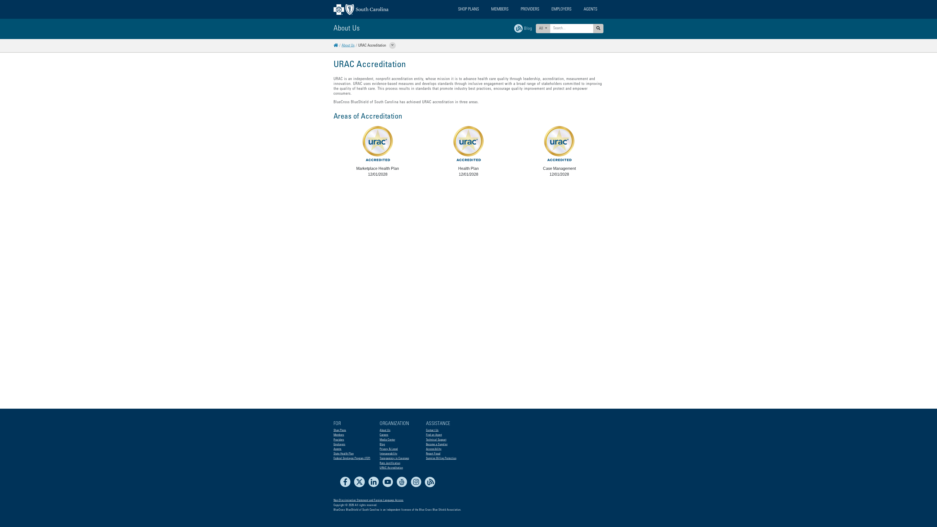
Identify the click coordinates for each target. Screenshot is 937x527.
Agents (338, 449)
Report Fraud (433, 453)
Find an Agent (434, 435)
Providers (339, 439)
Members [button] (500, 9)
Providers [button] (530, 9)
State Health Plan (344, 453)
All (541, 28)
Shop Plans (340, 430)
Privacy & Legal (389, 449)
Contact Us (432, 430)
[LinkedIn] (375, 486)
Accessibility (434, 449)
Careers (384, 435)
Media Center (387, 439)
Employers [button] (561, 9)
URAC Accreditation (391, 467)
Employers (340, 444)
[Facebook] (346, 486)
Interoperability (388, 453)
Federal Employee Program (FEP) (352, 458)
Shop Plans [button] (468, 9)
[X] (360, 486)
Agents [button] (590, 9)
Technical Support (436, 439)
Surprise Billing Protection (441, 458)
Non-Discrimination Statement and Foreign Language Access (369, 500)
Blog (382, 444)
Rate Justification (390, 463)
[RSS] (430, 486)
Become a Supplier (437, 444)
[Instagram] (417, 486)
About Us (348, 46)
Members (339, 435)
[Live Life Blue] (403, 486)
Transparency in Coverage (394, 458)
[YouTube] (389, 486)
